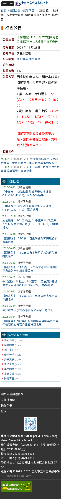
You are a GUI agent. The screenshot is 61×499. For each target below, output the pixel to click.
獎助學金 (12, 364)
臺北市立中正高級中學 (45, 471)
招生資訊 (12, 349)
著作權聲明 (8, 399)
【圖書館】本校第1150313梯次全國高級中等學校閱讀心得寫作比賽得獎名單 (30, 323)
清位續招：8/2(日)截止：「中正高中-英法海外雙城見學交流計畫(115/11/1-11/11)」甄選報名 (30, 224)
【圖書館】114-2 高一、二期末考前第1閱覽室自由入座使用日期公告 (29, 269)
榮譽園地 (12, 345)
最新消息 (13, 340)
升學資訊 (13, 359)
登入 (4, 411)
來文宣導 (13, 373)
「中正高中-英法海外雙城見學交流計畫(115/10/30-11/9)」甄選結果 (26, 208)
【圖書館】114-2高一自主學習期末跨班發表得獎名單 (29, 240)
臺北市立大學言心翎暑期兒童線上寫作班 (27, 310)
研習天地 (13, 354)
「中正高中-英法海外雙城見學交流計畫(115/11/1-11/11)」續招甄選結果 (26, 193)
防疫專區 (12, 378)
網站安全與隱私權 (12, 394)
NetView (26, 475)
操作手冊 (6, 405)
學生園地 (13, 369)
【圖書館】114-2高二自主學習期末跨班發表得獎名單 (29, 254)
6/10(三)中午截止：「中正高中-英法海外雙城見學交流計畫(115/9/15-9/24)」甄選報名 (29, 283)
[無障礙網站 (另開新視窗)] (30, 486)
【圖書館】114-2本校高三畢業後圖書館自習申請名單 (29, 297)
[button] (7, 3)
